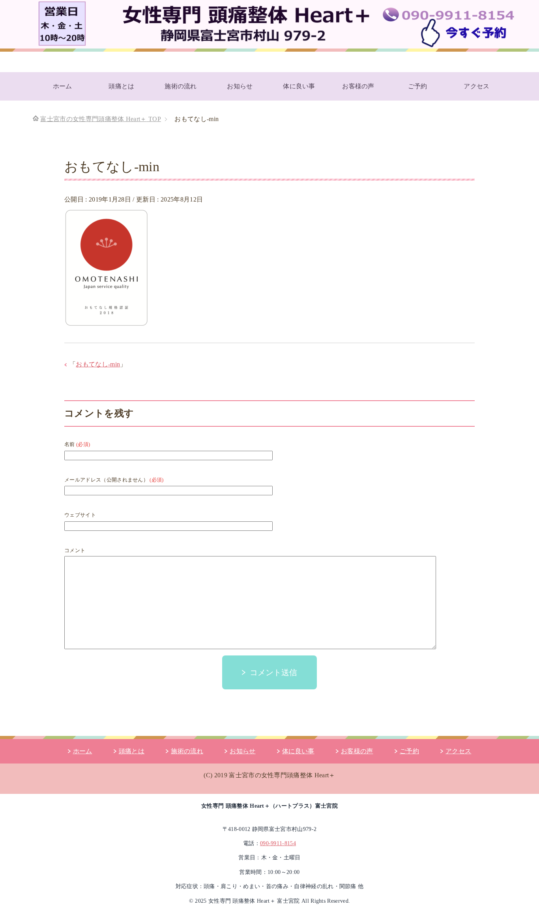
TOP (100, 119)
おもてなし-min (98, 364)
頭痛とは (121, 86)
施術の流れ (181, 86)
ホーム (62, 86)
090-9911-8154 (278, 843)
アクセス (476, 86)
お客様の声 (358, 86)
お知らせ (240, 86)
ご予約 (417, 86)
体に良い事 (299, 86)
